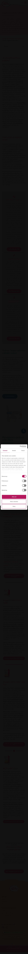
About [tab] (23, 450)
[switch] (24, 481)
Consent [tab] (5, 450)
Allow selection (14, 501)
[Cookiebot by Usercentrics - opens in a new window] (20, 446)
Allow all (14, 496)
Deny (14, 506)
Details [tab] (14, 450)
